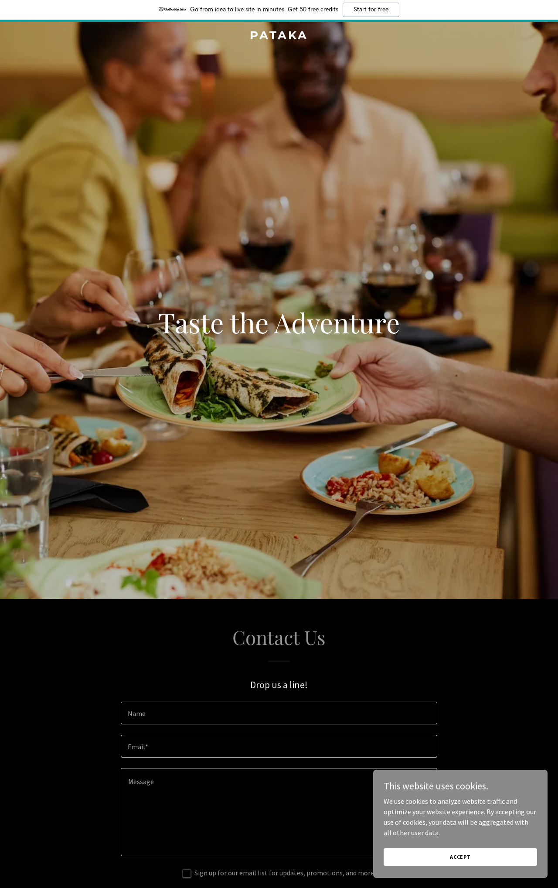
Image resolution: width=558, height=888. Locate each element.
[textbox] (279, 713)
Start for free (371, 10)
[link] (279, 36)
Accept (460, 857)
